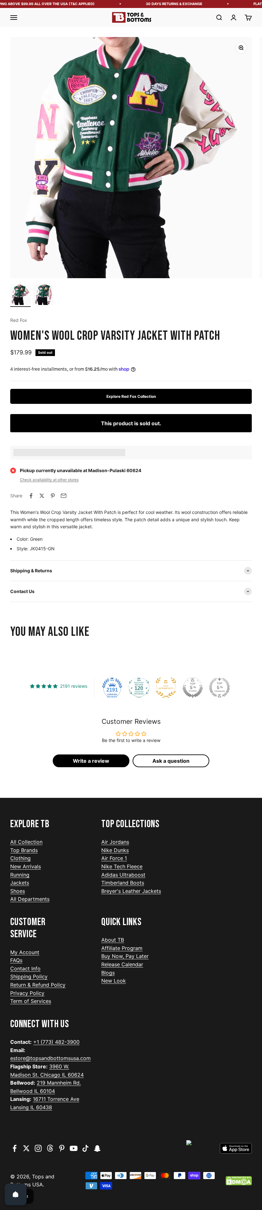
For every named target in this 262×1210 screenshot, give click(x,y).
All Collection (26, 842)
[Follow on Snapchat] (97, 1148)
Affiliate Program (122, 948)
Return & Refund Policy (38, 985)
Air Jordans (115, 842)
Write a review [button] (91, 761)
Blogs (108, 972)
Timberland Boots (122, 883)
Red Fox (18, 320)
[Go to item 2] (43, 296)
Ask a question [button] (170, 761)
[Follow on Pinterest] (62, 1148)
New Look (113, 980)
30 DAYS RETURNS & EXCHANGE (167, 4)
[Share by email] (63, 495)
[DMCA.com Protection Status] (239, 1180)
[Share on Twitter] (41, 495)
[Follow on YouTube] (73, 1148)
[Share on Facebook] (31, 495)
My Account (24, 952)
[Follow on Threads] (50, 1148)
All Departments (30, 899)
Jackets (19, 883)
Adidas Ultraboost (123, 875)
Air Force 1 (114, 858)
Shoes (17, 891)
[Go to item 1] (20, 296)
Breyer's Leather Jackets (131, 891)
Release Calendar (122, 964)
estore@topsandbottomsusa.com (50, 1058)
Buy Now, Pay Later (125, 956)
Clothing (20, 858)
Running (19, 875)
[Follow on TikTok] (85, 1148)
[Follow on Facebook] (14, 1148)
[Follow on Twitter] (26, 1148)
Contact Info (25, 968)
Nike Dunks (115, 850)
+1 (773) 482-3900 (56, 1042)
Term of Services (30, 1001)
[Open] (16, 1194)
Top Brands (24, 850)
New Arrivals (25, 866)
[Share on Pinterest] (52, 495)
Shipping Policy (29, 976)
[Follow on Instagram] (38, 1148)
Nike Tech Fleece (122, 866)
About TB (112, 940)
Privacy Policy (27, 993)
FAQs (16, 960)
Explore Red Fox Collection (131, 396)
